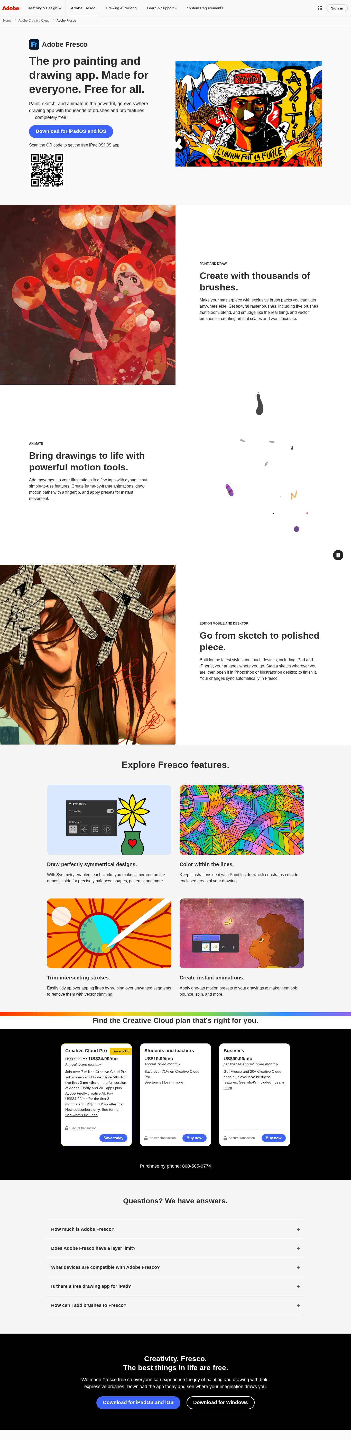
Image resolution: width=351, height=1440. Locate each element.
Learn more (173, 1082)
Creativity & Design (41, 8)
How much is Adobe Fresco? (82, 1229)
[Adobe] (10, 8)
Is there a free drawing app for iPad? (91, 1286)
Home (7, 20)
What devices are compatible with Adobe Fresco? (105, 1267)
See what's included (81, 1115)
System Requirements (205, 8)
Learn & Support (160, 8)
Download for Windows (220, 1402)
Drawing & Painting (121, 8)
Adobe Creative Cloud (34, 20)
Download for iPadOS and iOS (71, 131)
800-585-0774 (196, 1166)
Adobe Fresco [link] (83, 8)
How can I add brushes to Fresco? (88, 1305)
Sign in (337, 8)
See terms (110, 1109)
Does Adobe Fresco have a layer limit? (93, 1248)
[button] (320, 8)
